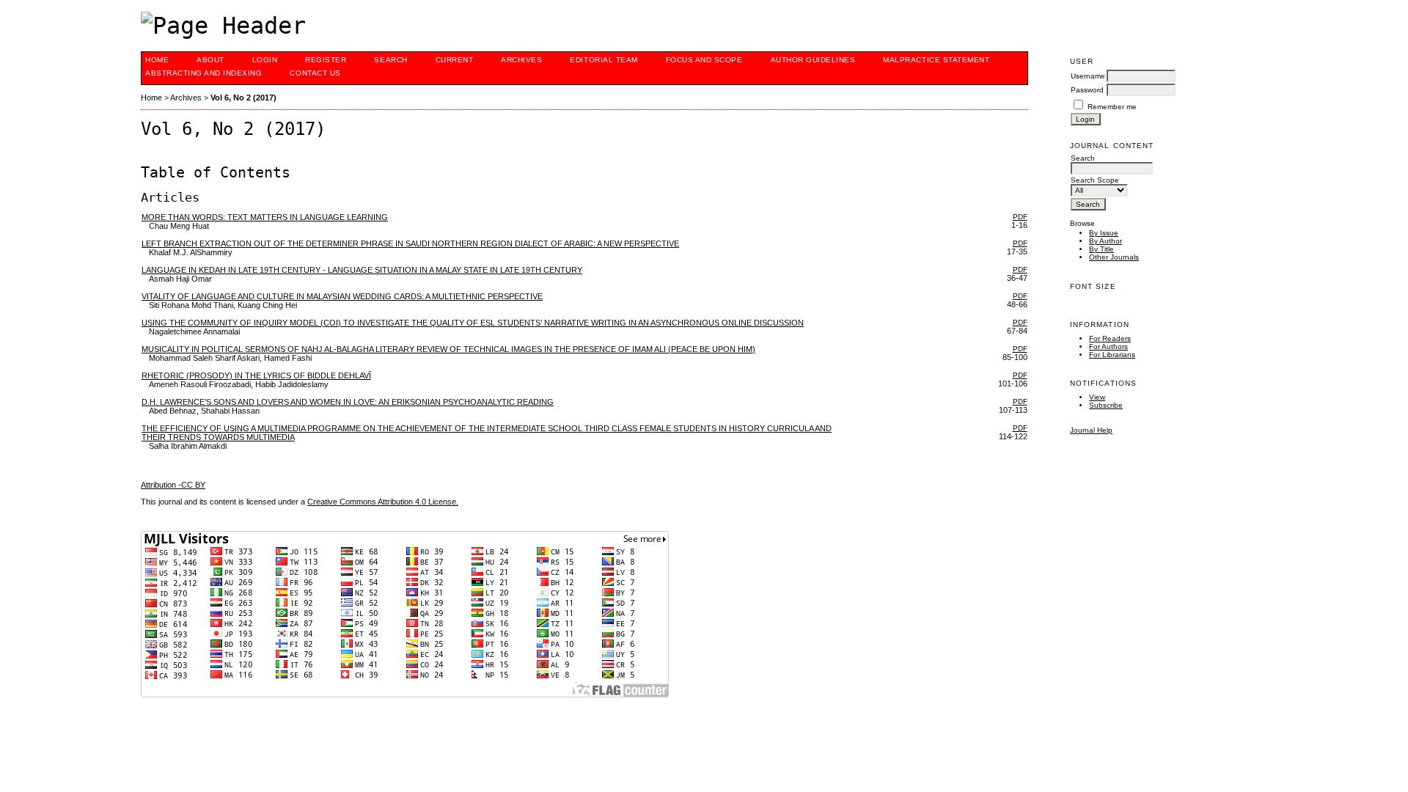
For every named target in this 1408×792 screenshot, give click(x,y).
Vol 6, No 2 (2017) (243, 97)
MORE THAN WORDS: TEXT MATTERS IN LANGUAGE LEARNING (265, 217)
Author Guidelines (813, 60)
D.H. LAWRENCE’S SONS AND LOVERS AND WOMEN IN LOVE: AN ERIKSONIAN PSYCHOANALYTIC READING (348, 401)
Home (157, 60)
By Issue (1103, 233)
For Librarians (1112, 355)
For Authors (1108, 346)
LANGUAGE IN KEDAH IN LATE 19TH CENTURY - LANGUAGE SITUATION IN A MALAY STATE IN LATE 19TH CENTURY (362, 269)
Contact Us (315, 73)
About (210, 60)
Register (325, 60)
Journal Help (1091, 430)
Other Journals (1114, 257)
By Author (1105, 241)
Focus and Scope (704, 60)
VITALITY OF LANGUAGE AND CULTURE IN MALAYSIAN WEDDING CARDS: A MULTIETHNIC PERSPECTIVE (342, 296)
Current (455, 60)
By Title (1101, 249)
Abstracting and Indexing (203, 73)
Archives (521, 60)
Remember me (1112, 107)
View (1097, 397)
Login (265, 60)
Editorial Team (603, 60)
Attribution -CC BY (173, 484)
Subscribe (1106, 405)
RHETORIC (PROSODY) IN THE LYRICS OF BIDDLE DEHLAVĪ (256, 375)
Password (1087, 90)
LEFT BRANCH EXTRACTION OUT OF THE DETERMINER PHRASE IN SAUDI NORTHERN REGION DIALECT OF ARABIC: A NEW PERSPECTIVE (410, 243)
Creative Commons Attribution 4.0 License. (382, 501)
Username (1088, 76)
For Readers (1110, 338)
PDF (1020, 217)
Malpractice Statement (936, 60)
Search (390, 60)
